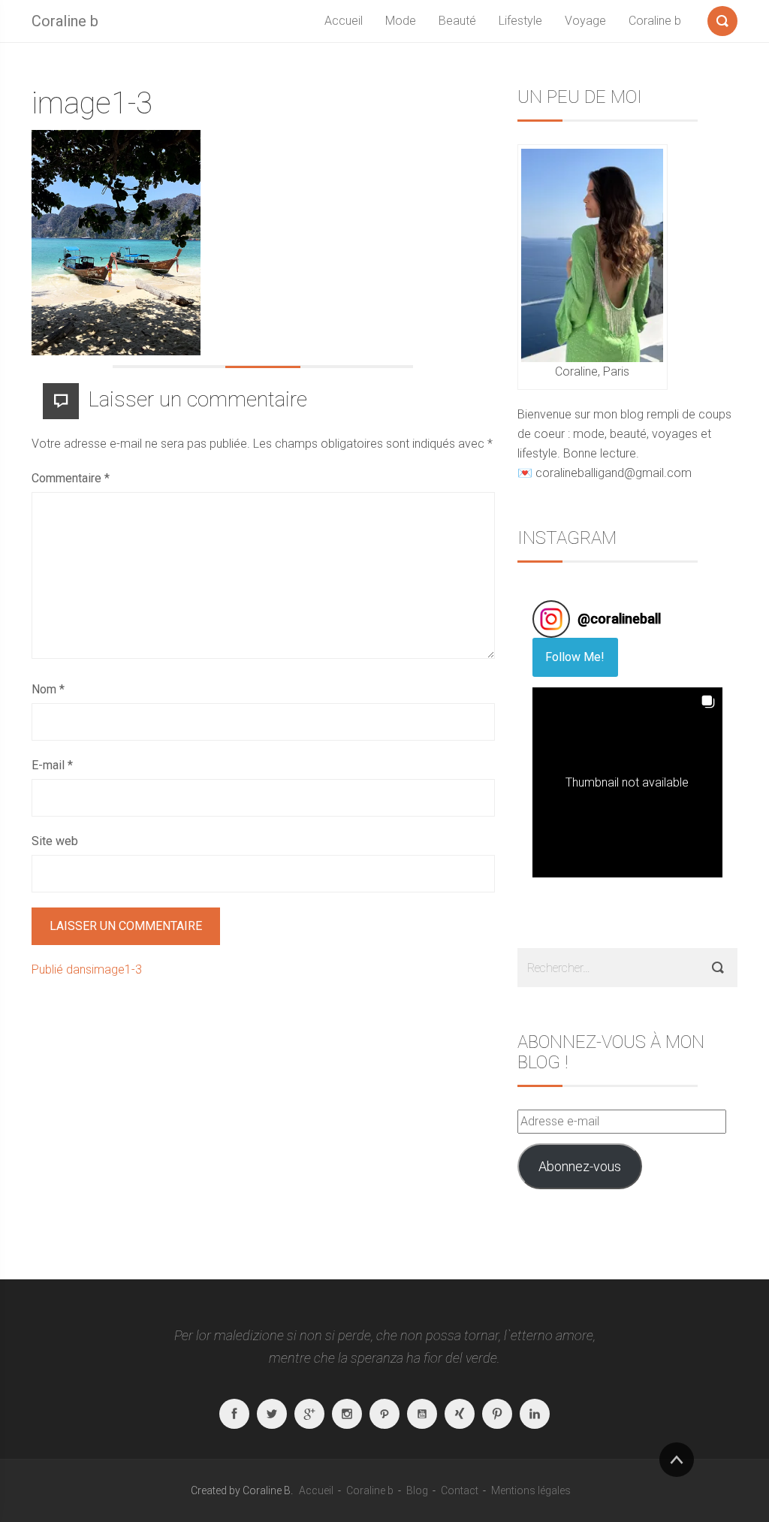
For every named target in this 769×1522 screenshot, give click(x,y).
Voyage (585, 21)
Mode (400, 21)
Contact (459, 1490)
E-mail (52, 765)
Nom (48, 689)
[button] (627, 782)
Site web (55, 841)
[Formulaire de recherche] (722, 18)
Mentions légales (531, 1490)
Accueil (343, 21)
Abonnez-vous (579, 1166)
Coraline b (65, 21)
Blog (417, 1490)
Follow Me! (575, 657)
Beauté (457, 21)
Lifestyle (520, 21)
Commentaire (71, 478)
